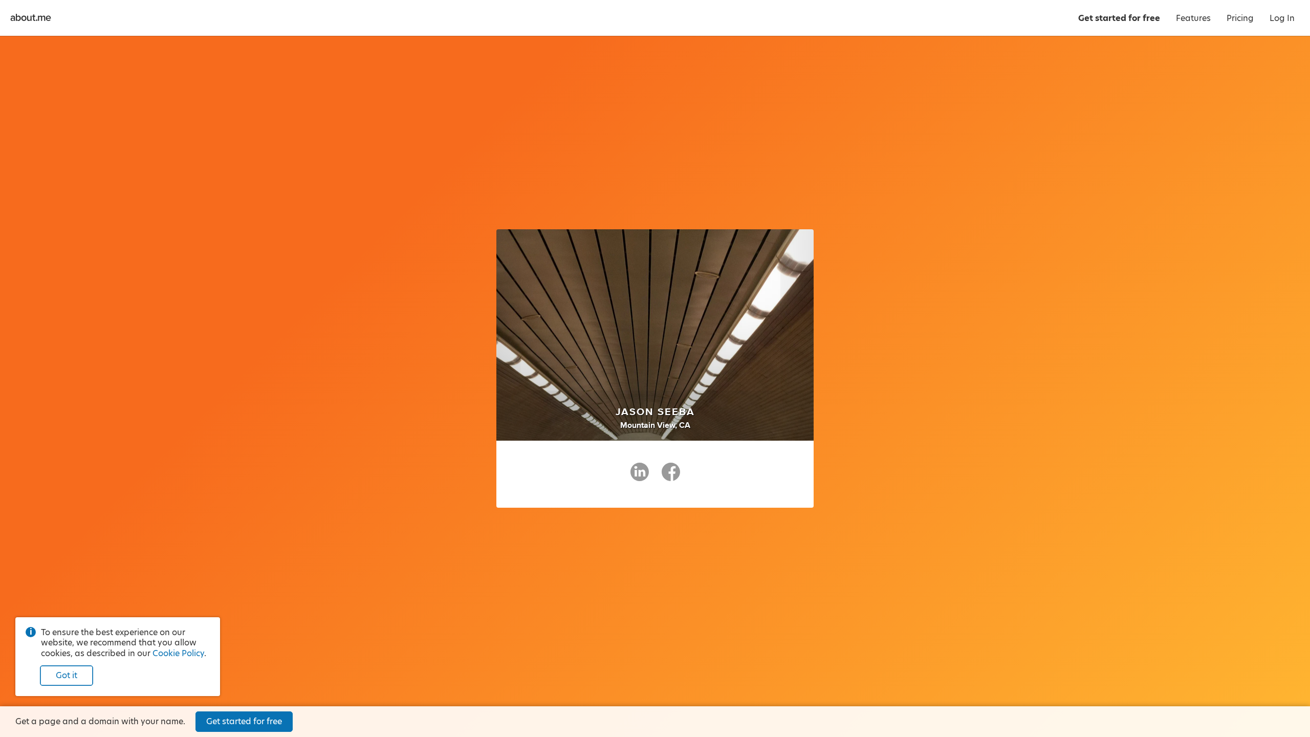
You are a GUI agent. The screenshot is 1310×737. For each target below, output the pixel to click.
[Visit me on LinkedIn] (639, 476)
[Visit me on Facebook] (671, 476)
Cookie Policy (178, 653)
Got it (66, 675)
